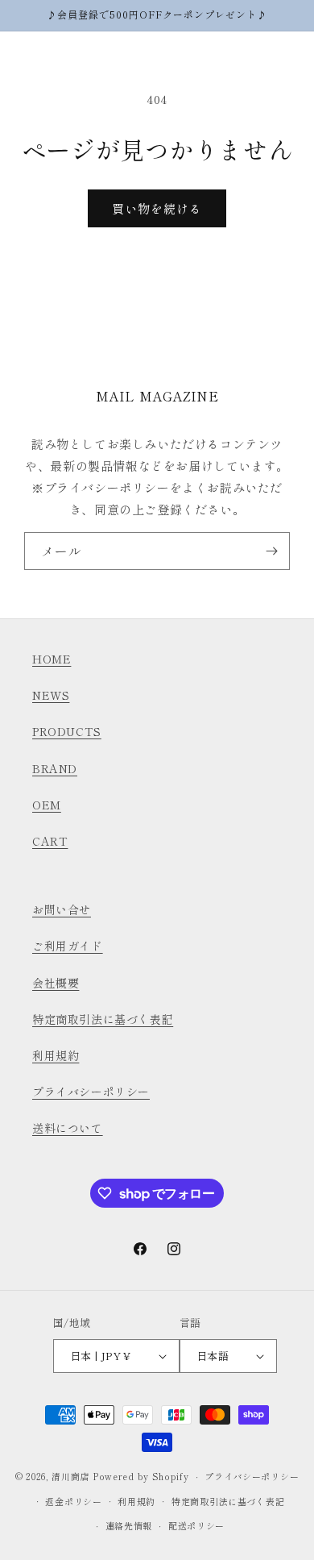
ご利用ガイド (67, 946)
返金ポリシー (73, 1501)
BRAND (54, 768)
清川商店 (70, 1476)
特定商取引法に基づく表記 (102, 1019)
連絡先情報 (129, 1525)
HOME (51, 659)
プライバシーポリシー (91, 1092)
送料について (67, 1128)
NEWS (50, 695)
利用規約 (55, 1055)
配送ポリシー (196, 1525)
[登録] (271, 551)
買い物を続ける (157, 208)
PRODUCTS (66, 731)
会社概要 (55, 983)
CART (50, 841)
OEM (46, 805)
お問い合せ (61, 909)
